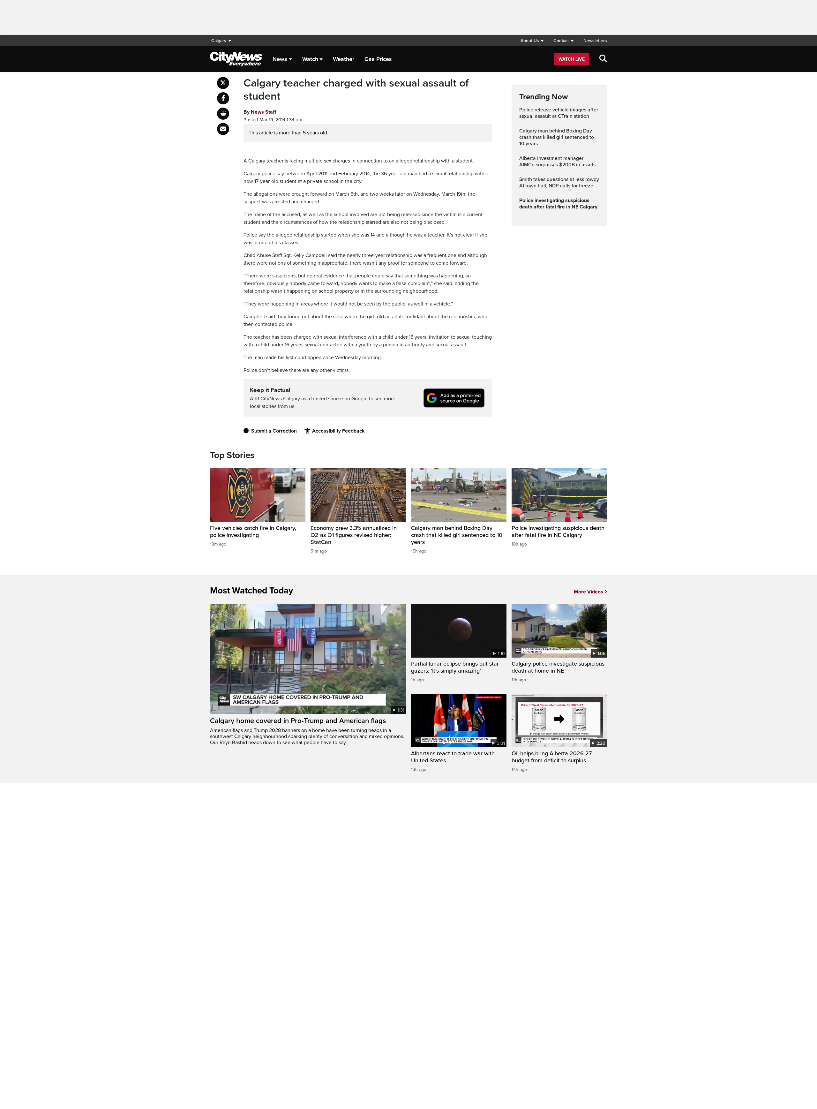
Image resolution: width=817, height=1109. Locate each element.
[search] (603, 59)
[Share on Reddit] (223, 114)
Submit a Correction (274, 431)
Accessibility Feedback (338, 431)
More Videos (588, 592)
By (260, 112)
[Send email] (223, 129)
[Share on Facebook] (223, 98)
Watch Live (571, 59)
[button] (532, 40)
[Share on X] (223, 83)
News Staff (263, 112)
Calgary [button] (218, 40)
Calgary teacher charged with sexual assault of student (356, 90)
